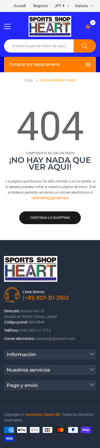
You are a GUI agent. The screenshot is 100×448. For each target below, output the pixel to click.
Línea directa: (34, 292)
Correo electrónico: (19, 338)
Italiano (81, 6)
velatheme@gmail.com (50, 198)
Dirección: (12, 311)
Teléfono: (11, 330)
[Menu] (10, 26)
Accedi (20, 6)
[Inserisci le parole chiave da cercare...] (85, 46)
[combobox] (39, 46)
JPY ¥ (59, 6)
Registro (40, 6)
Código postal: (16, 322)
